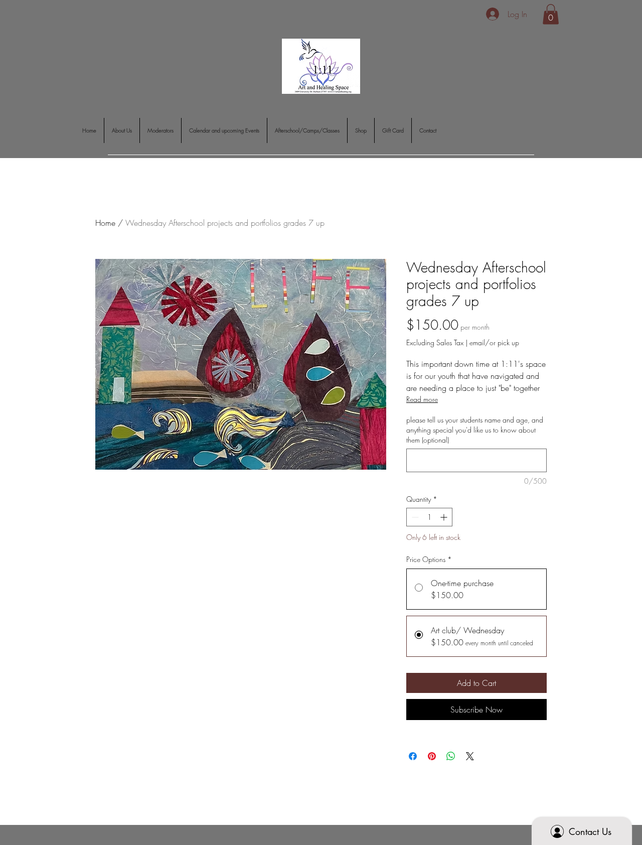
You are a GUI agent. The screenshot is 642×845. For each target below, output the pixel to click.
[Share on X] (470, 756)
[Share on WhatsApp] (451, 756)
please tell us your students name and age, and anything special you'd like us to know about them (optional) (474, 429)
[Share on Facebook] (413, 756)
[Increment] (444, 517)
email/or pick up (494, 342)
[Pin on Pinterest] (432, 756)
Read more (422, 399)
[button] (550, 14)
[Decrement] (414, 517)
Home (105, 222)
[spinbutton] (429, 517)
